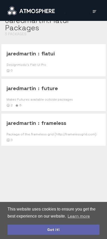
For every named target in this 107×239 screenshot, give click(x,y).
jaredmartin (21, 53)
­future (49, 88)
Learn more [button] (79, 216)
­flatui (48, 53)
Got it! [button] (53, 229)
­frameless (53, 123)
